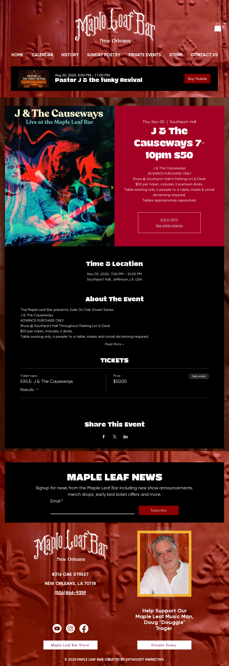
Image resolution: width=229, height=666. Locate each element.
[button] (217, 27)
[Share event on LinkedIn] (125, 436)
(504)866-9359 (70, 592)
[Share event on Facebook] (104, 436)
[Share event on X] (114, 436)
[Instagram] (70, 628)
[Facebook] (83, 628)
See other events (169, 225)
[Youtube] (57, 628)
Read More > (114, 344)
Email (56, 501)
